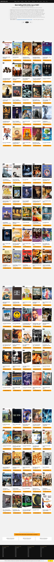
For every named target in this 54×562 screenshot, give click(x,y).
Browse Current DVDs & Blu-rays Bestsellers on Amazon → (27, 534)
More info (42, 560)
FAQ (46, 1)
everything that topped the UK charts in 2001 (24, 19)
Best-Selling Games (31, 546)
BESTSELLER (4, 1)
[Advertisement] (27, 32)
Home (15, 1)
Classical (33, 1)
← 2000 (23, 22)
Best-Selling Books (5, 546)
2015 (3, 553)
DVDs (26, 1)
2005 (3, 555)
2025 (3, 549)
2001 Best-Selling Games (27, 539)
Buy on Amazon (7, 60)
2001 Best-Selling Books (10, 539)
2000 (3, 556)
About (44, 1)
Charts (40, 1)
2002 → (31, 22)
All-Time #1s (4, 547)
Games (22, 1)
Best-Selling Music (43, 546)
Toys (37, 1)
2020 (3, 552)
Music (29, 1)
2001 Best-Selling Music (44, 539)
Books (18, 1)
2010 (3, 554)
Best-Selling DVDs (18, 546)
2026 (3, 548)
